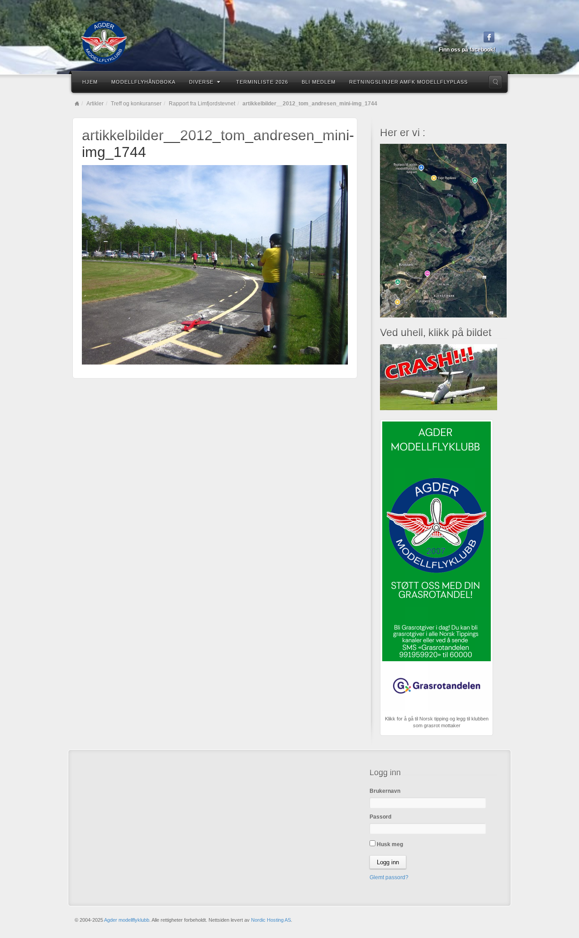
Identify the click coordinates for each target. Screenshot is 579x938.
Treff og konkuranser (136, 103)
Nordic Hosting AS (271, 920)
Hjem (90, 82)
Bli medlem (319, 82)
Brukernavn (385, 791)
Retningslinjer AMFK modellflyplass (408, 82)
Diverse (201, 82)
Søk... (495, 82)
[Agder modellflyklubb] (289, 42)
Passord (380, 817)
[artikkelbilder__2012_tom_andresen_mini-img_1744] (215, 264)
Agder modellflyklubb (126, 920)
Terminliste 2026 (262, 82)
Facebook (489, 37)
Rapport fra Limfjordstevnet (202, 103)
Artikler (95, 103)
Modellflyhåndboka (143, 82)
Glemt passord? (389, 877)
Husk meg (389, 844)
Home (77, 103)
